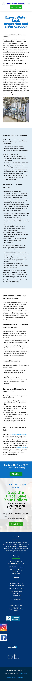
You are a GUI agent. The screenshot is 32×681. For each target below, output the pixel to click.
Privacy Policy (21, 677)
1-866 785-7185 (19, 585)
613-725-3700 (18, 583)
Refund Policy (11, 677)
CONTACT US (16, 7)
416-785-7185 (18, 562)
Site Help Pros (22, 673)
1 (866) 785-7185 (19, 564)
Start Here (16, 524)
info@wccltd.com (18, 567)
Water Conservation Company (18, 434)
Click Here (16, 474)
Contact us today (21, 447)
